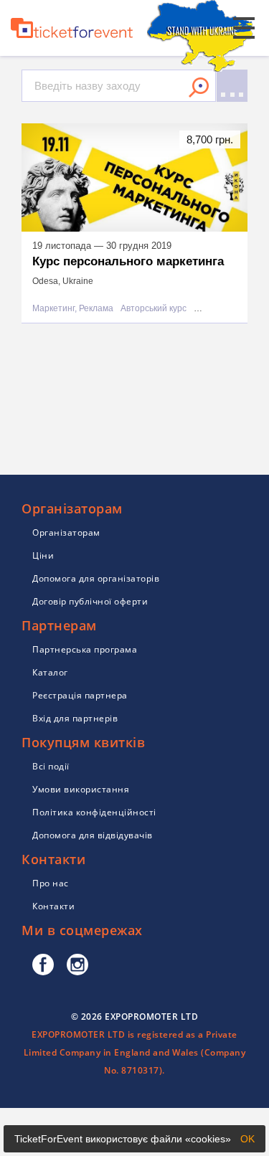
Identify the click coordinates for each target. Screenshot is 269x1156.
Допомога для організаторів (95, 578)
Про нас (50, 883)
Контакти (53, 906)
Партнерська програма (84, 649)
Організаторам (66, 532)
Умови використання (80, 789)
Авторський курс (154, 308)
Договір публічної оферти (90, 601)
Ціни (43, 555)
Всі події (51, 766)
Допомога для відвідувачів (92, 835)
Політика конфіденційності (94, 812)
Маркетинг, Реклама (72, 308)
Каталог (50, 672)
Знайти (199, 87)
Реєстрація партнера (80, 695)
